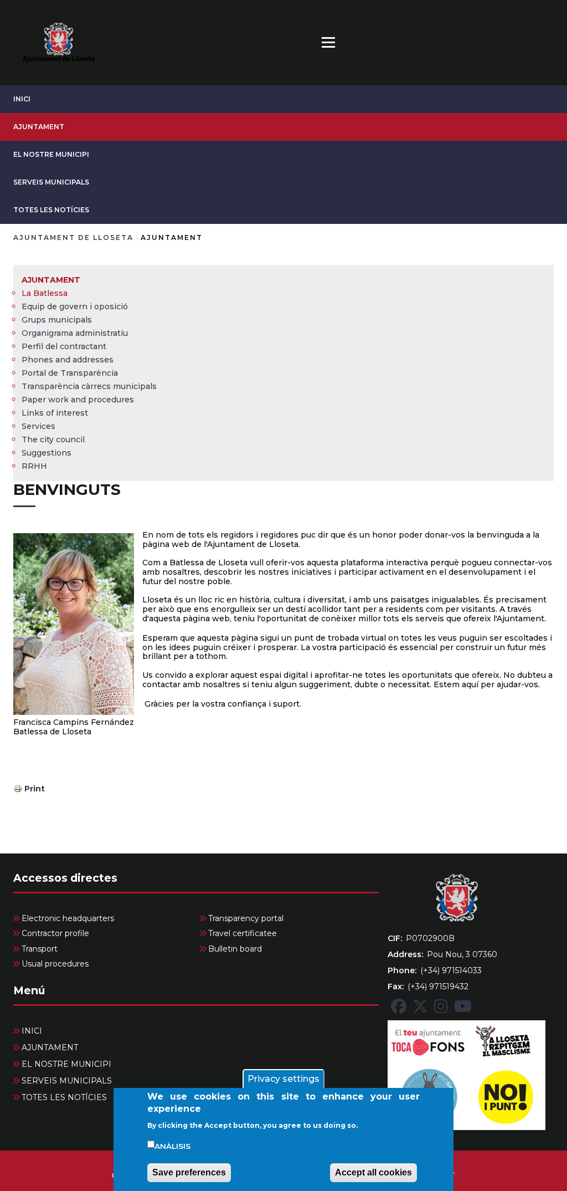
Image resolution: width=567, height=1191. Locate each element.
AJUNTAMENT (38, 126)
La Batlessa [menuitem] (45, 293)
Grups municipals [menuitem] (57, 320)
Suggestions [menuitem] (46, 453)
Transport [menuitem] (40, 949)
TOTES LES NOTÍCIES (51, 210)
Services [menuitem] (38, 426)
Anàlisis (172, 1146)
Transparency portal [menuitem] (246, 918)
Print (34, 789)
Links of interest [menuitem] (55, 413)
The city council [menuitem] (53, 439)
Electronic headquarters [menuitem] (68, 918)
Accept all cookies (373, 1172)
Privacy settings (283, 1079)
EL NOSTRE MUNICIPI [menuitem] (66, 1064)
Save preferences (189, 1172)
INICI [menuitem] (32, 1031)
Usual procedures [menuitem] (55, 964)
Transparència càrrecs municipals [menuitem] (89, 386)
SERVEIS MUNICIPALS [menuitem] (67, 1081)
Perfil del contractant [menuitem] (64, 346)
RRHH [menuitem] (34, 466)
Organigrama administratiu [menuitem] (75, 333)
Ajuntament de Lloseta (73, 237)
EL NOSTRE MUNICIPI (51, 154)
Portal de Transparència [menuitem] (70, 373)
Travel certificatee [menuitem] (242, 933)
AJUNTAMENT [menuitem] (51, 280)
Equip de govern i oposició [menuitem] (75, 306)
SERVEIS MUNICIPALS (51, 182)
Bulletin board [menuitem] (235, 949)
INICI (21, 99)
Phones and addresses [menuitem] (68, 360)
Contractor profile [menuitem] (55, 933)
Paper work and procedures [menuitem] (78, 400)
